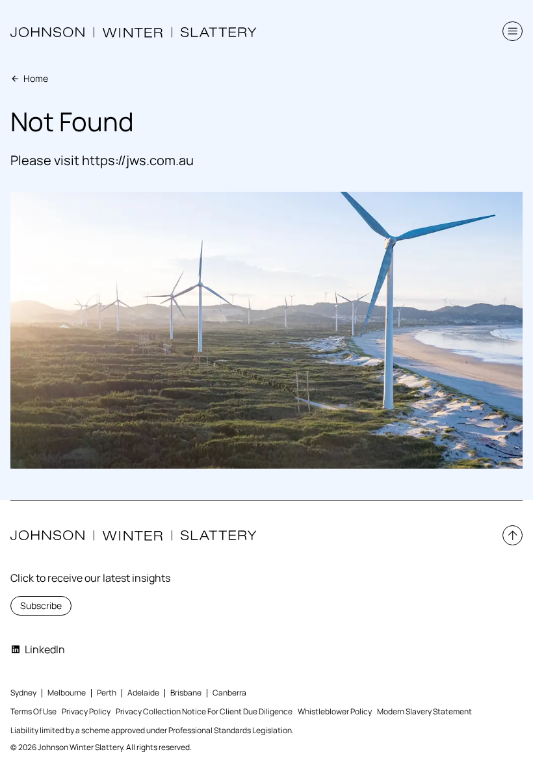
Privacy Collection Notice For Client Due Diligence (204, 711)
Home (35, 78)
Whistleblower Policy (335, 711)
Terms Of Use (33, 711)
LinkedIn (45, 649)
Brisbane (186, 692)
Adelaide (143, 692)
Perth (106, 692)
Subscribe (41, 605)
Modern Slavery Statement (424, 711)
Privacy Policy (86, 711)
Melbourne (66, 692)
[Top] (512, 535)
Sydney (23, 692)
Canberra (229, 692)
